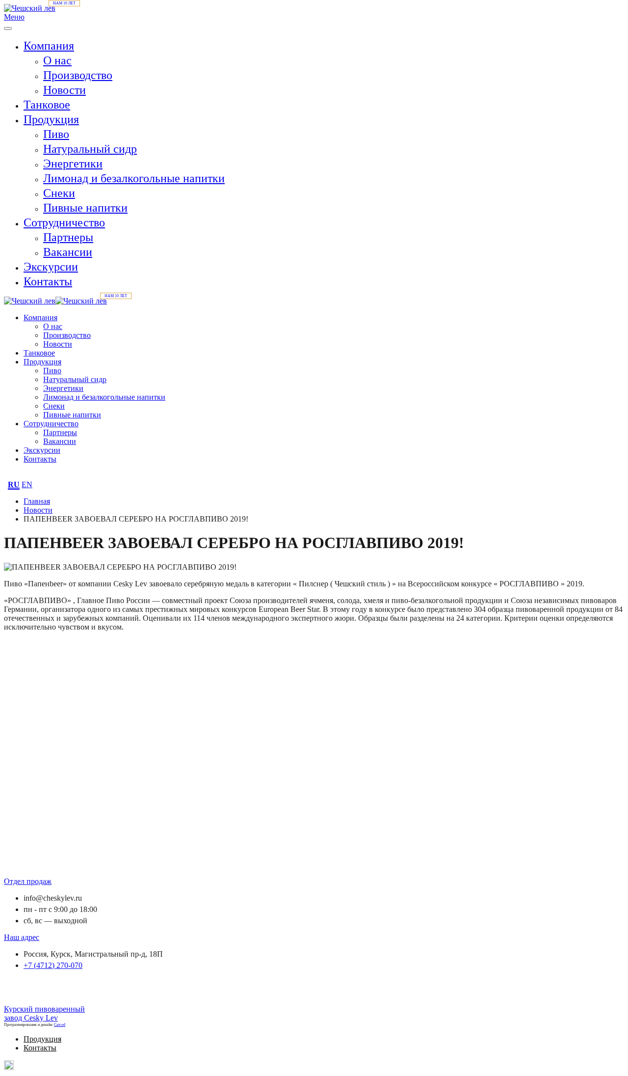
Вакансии (67, 252)
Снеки (59, 193)
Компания (49, 45)
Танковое (47, 104)
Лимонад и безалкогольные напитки (134, 178)
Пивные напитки (85, 207)
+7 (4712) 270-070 (53, 965)
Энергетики (73, 163)
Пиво (56, 134)
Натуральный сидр (90, 148)
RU (14, 484)
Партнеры (68, 237)
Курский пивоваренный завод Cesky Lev (44, 1013)
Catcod (59, 1024)
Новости (64, 89)
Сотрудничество (64, 222)
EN (27, 484)
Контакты (48, 281)
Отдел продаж (28, 881)
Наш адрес (21, 937)
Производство (77, 75)
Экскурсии (51, 266)
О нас (57, 60)
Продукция (51, 119)
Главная (37, 501)
